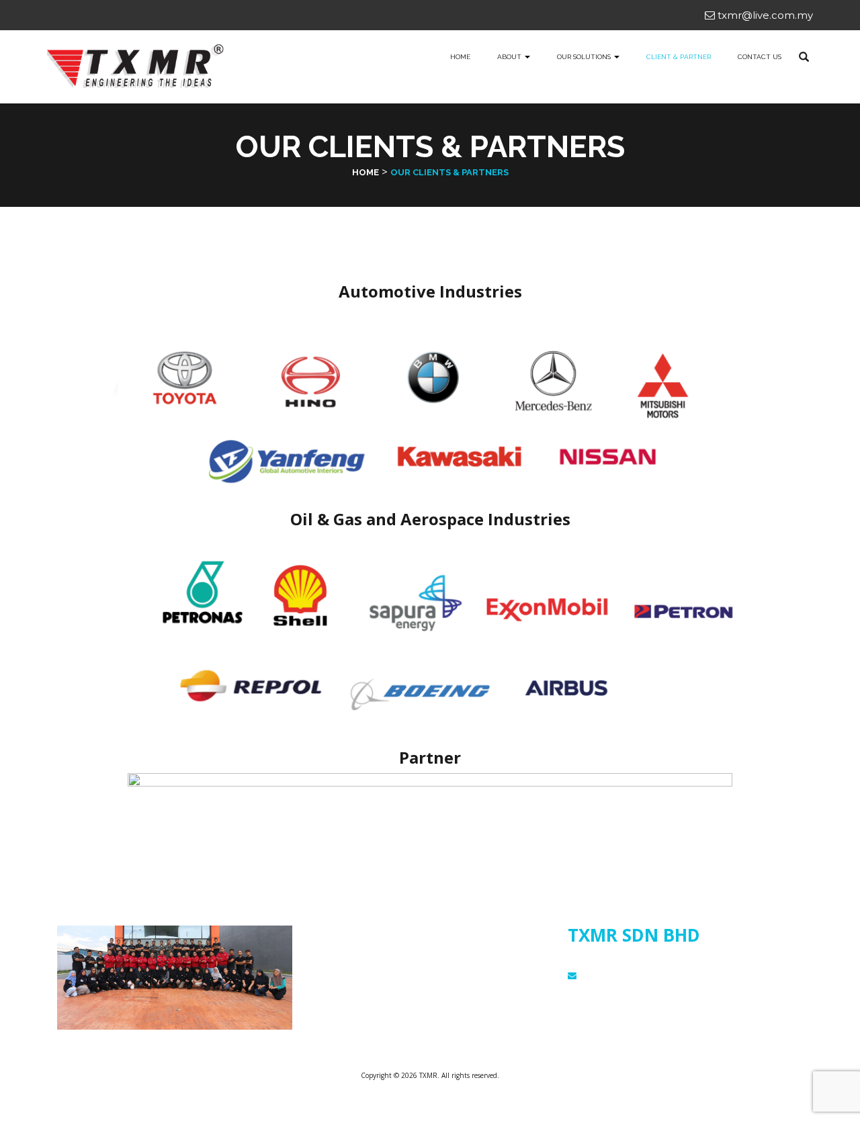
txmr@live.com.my (764, 15)
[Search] (804, 57)
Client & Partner (678, 56)
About (510, 56)
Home (460, 56)
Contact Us (759, 56)
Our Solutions (340, 954)
